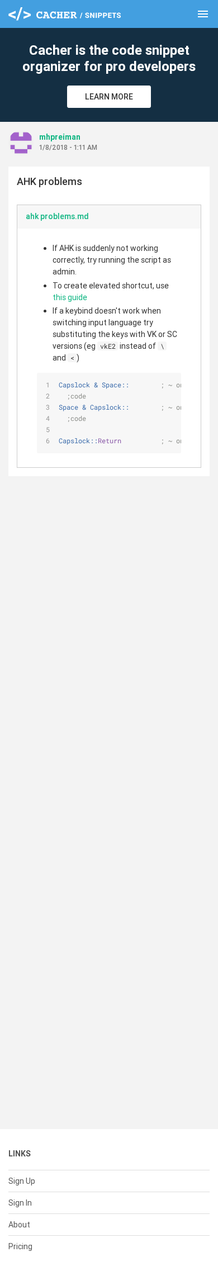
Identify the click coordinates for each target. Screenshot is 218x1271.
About (19, 1225)
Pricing (20, 1246)
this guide (70, 297)
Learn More (109, 97)
